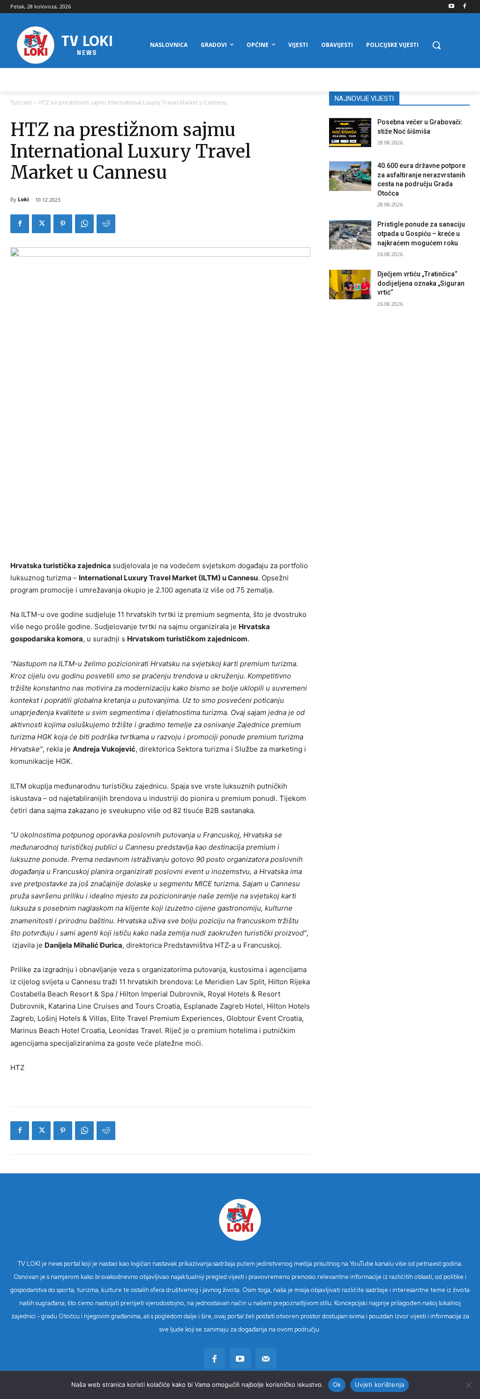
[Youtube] (451, 6)
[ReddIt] (106, 223)
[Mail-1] (266, 1358)
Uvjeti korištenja (379, 1384)
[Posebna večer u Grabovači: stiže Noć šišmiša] (350, 132)
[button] (436, 45)
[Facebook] (464, 6)
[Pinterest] (62, 223)
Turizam (21, 102)
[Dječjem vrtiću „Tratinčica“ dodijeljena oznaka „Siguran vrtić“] (350, 284)
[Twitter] (41, 223)
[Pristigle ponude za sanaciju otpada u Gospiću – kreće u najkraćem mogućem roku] (350, 235)
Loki (23, 199)
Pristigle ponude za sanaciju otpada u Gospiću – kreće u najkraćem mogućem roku (421, 233)
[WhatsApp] (84, 223)
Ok (337, 1384)
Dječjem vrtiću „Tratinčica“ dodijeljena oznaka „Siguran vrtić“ (421, 283)
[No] (468, 1385)
